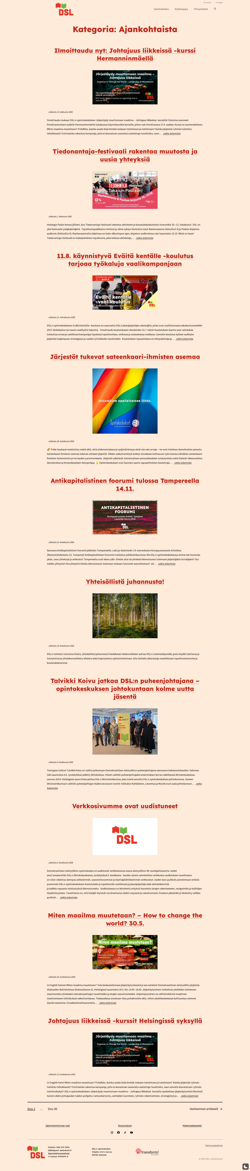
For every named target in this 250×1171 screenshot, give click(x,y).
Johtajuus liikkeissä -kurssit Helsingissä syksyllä (125, 1020)
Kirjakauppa (181, 9)
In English (219, 2)
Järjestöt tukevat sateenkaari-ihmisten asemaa (125, 356)
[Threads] (138, 1139)
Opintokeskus (161, 9)
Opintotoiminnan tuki (58, 1125)
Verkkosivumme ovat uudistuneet (125, 806)
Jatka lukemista (171, 133)
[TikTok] (125, 1139)
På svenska (207, 2)
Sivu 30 (52, 1109)
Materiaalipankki (192, 1125)
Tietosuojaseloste (214, 1145)
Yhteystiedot (201, 9)
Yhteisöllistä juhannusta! (125, 581)
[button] (215, 9)
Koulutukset (125, 1125)
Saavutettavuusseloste (59, 1153)
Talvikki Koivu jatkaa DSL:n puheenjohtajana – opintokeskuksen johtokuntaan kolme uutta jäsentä (125, 688)
